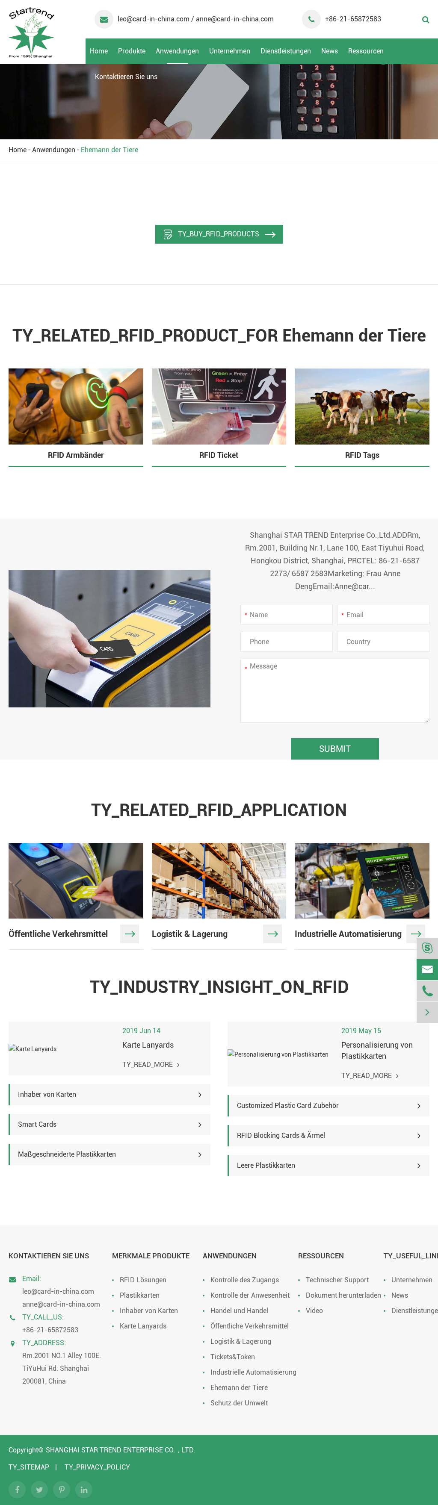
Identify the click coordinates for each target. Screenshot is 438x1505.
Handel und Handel (239, 1311)
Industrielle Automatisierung (253, 1372)
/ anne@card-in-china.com (232, 19)
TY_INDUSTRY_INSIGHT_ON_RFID (219, 987)
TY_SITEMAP (29, 1467)
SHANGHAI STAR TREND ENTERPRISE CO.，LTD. (120, 1450)
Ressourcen (366, 51)
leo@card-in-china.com (154, 19)
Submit (335, 749)
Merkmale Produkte (150, 1256)
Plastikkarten (140, 1295)
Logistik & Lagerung (240, 1341)
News (329, 51)
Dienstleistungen (285, 51)
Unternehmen (229, 51)
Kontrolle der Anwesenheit (250, 1295)
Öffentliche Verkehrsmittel (249, 1326)
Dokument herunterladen (343, 1295)
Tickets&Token (232, 1357)
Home (99, 51)
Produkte (131, 51)
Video (314, 1311)
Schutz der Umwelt (239, 1403)
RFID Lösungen (143, 1280)
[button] (419, 408)
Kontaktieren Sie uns (126, 77)
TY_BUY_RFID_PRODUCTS (218, 234)
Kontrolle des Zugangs (244, 1280)
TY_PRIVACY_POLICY (97, 1467)
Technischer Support (337, 1280)
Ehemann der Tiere (109, 150)
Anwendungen (177, 51)
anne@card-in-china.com (61, 1304)
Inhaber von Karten (149, 1311)
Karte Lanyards (143, 1326)
